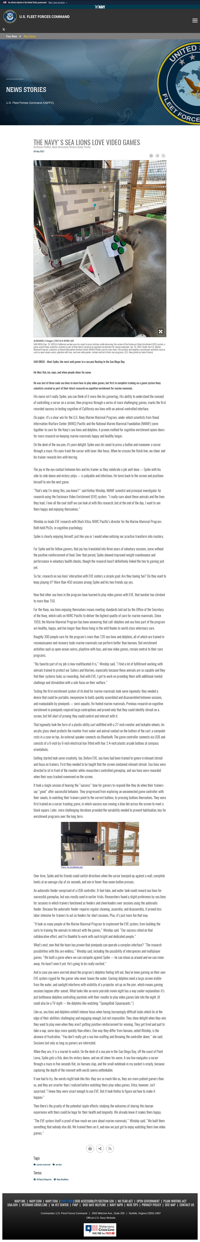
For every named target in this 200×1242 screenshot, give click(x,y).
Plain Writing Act (174, 1201)
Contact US (187, 1205)
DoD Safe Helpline (94, 1205)
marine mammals (43, 1164)
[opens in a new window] (3, 29)
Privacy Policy (151, 1205)
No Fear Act (125, 1201)
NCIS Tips (132, 1205)
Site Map (170, 1205)
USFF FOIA (67, 1201)
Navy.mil (20, 1201)
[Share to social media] (157, 156)
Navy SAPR (116, 1205)
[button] (58, 2)
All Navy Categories (44, 1179)
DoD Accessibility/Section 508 (94, 1201)
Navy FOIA (51, 1201)
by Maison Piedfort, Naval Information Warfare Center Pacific (62, 147)
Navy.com (35, 1201)
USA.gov (13, 1205)
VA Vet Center (59, 1205)
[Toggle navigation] (195, 20)
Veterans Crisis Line (34, 1205)
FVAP (75, 1205)
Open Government (148, 1201)
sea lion (59, 1164)
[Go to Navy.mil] (100, 7)
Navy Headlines (62, 1179)
